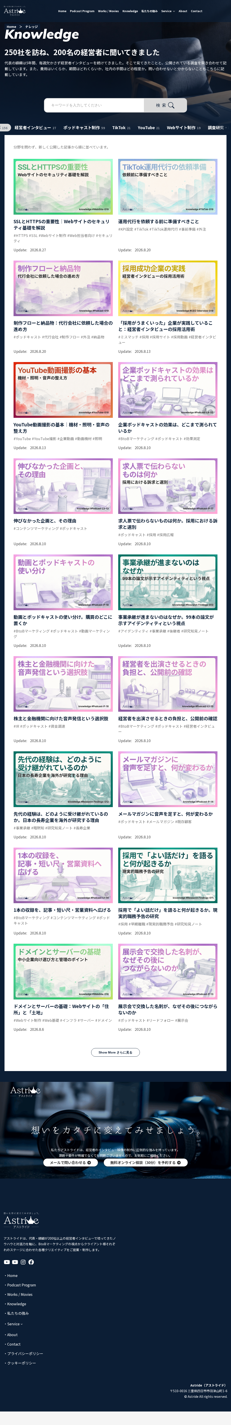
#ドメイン (103, 1020)
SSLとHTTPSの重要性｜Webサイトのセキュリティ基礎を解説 (62, 224)
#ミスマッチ (128, 337)
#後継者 (173, 631)
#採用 (144, 337)
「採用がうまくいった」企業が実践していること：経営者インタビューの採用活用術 (165, 326)
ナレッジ (31, 26)
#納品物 (97, 337)
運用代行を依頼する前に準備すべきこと (158, 221)
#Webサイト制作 (52, 235)
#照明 (97, 438)
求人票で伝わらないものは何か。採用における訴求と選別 (167, 523)
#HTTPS (21, 235)
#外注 (201, 229)
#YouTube (22, 438)
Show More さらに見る (115, 1052)
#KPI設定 (125, 229)
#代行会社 (50, 337)
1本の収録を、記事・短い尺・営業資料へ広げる (62, 910)
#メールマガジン (160, 821)
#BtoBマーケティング (136, 438)
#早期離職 (137, 924)
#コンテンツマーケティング (36, 528)
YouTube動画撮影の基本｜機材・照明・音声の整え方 (61, 427)
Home (11, 26)
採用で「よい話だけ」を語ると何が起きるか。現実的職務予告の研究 (167, 913)
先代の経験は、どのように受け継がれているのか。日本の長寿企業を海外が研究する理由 (61, 816)
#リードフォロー (160, 1020)
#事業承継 (158, 631)
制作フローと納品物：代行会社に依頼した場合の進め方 (63, 326)
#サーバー (86, 1020)
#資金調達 (57, 726)
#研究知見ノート (195, 631)
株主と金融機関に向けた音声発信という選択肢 (61, 718)
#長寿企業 (82, 828)
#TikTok (141, 229)
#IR (16, 726)
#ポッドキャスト (27, 337)
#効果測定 (192, 438)
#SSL (33, 235)
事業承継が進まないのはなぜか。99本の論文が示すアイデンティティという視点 (166, 620)
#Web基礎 (50, 1020)
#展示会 (181, 1020)
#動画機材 (83, 438)
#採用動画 (179, 337)
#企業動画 (65, 438)
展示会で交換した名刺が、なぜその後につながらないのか (167, 1009)
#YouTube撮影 (44, 438)
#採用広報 (165, 534)
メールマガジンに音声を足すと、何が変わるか (165, 813)
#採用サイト (160, 337)
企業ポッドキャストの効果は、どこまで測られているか (167, 427)
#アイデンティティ (133, 631)
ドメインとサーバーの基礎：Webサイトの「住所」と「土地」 (61, 1009)
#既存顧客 (183, 821)
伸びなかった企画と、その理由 (45, 520)
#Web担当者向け (81, 235)
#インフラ (68, 1020)
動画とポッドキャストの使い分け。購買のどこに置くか (63, 620)
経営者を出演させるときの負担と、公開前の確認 (167, 718)
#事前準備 (187, 229)
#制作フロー (70, 337)
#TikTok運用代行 (163, 229)
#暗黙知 (37, 828)
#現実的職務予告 (160, 924)
